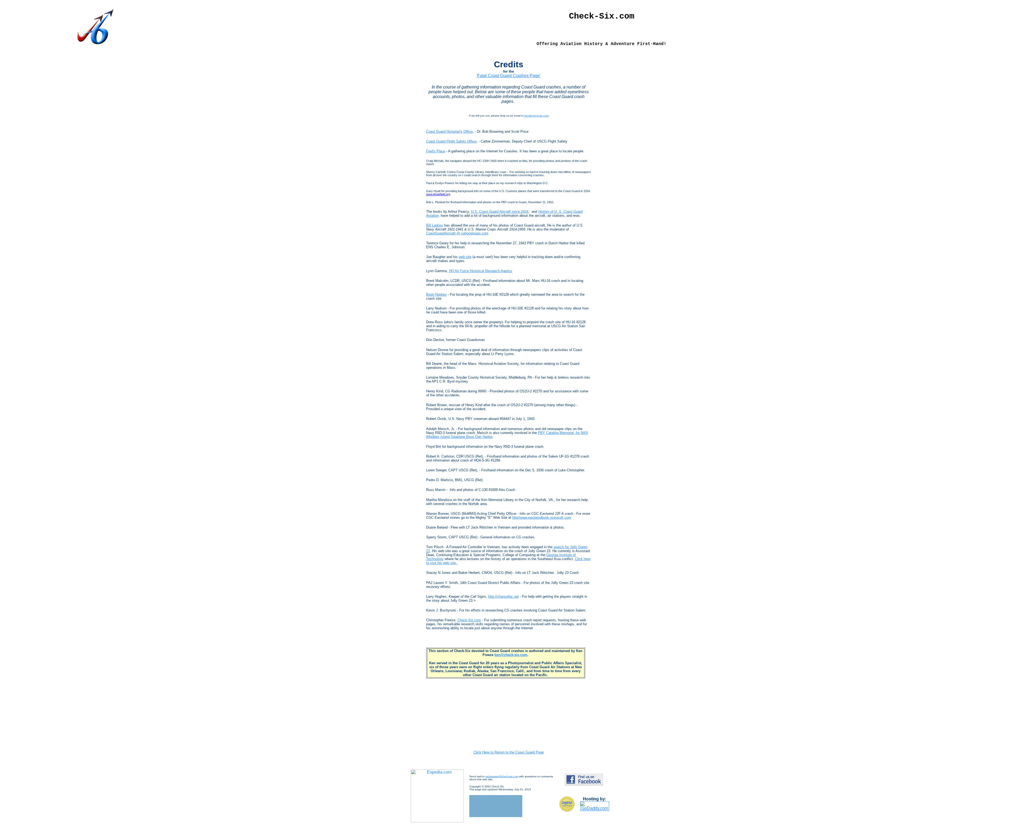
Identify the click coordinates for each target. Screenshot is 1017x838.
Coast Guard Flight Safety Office (451, 141)
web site (465, 257)
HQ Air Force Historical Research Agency (480, 271)
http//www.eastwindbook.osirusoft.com (541, 518)
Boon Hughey (436, 294)
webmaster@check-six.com (501, 776)
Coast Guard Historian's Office (449, 132)
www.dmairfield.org (438, 194)
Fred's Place (435, 151)
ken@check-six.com (536, 115)
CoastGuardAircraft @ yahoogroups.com (457, 233)
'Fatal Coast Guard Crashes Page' (508, 75)
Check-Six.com (469, 620)
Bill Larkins (434, 225)
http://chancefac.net (503, 596)
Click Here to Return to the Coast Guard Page (509, 752)
